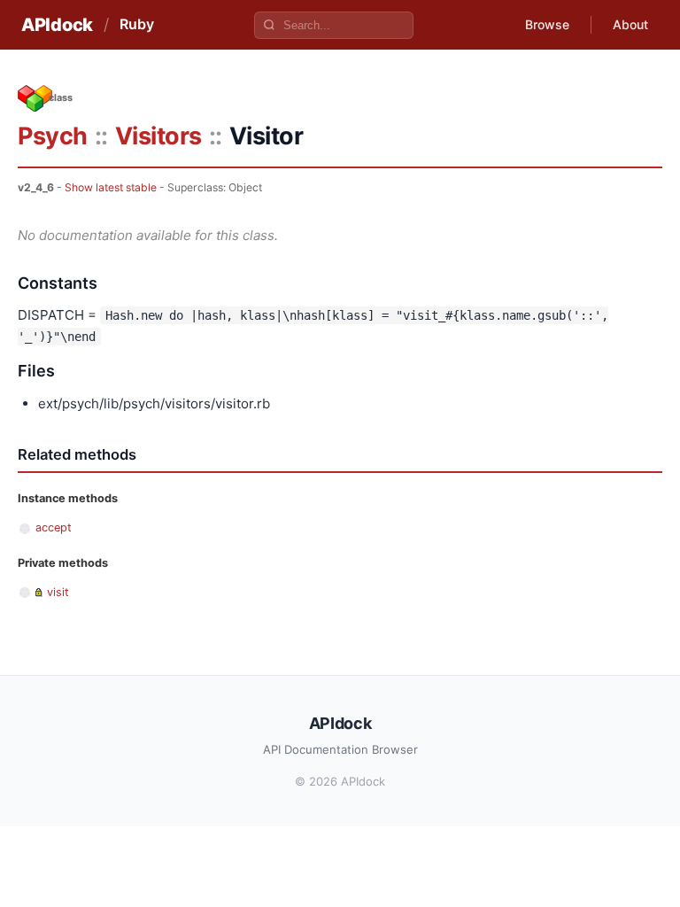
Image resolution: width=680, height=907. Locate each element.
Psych (53, 136)
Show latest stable (111, 187)
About (630, 24)
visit (58, 592)
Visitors (158, 136)
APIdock (57, 24)
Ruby (137, 24)
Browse (547, 24)
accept (53, 527)
